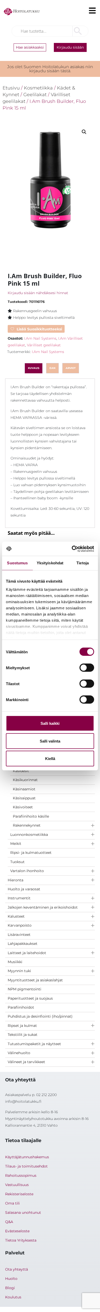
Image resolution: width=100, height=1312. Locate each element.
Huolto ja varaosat (24, 889)
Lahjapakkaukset (22, 943)
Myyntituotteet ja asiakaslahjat (35, 980)
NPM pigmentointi (24, 989)
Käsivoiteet (23, 807)
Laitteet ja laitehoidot (27, 953)
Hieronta (15, 880)
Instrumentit (19, 898)
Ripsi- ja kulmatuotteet (31, 852)
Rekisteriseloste (19, 1194)
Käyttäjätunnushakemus (27, 1157)
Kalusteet (16, 916)
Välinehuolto (19, 1053)
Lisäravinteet (19, 934)
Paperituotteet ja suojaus (30, 998)
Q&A (9, 1221)
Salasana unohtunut (23, 1212)
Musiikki (15, 962)
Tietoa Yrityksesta (20, 1240)
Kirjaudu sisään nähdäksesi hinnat (38, 293)
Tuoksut (17, 861)
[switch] (86, 668)
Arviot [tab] (71, 368)
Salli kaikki (50, 723)
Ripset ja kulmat (22, 1025)
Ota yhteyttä (16, 1269)
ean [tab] (52, 368)
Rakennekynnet (27, 825)
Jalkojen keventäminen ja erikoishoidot (43, 907)
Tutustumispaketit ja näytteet (34, 1044)
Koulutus (13, 1297)
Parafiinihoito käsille (31, 816)
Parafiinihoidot (21, 1007)
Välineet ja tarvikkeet (26, 1062)
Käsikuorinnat (25, 779)
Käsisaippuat (24, 798)
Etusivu (11, 88)
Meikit (15, 843)
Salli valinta (50, 741)
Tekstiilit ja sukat (22, 1034)
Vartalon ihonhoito (27, 870)
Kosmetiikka (38, 88)
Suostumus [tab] (17, 563)
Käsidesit (21, 770)
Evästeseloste (17, 1231)
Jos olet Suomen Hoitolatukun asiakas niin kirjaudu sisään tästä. (50, 68)
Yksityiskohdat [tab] (50, 563)
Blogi (10, 1288)
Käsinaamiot (24, 789)
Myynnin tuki (19, 971)
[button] (84, 132)
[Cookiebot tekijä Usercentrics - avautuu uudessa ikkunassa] (72, 548)
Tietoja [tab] (82, 563)
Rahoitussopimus (20, 1175)
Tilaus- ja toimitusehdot (26, 1166)
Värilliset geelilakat (44, 345)
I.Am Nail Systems (40, 338)
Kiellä (50, 758)
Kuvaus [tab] (33, 368)
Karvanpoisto (20, 925)
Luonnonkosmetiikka (29, 834)
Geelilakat (35, 94)
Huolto (11, 1278)
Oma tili (12, 1203)
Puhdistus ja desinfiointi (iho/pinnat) (40, 1016)
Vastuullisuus (17, 1184)
